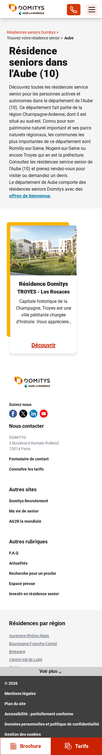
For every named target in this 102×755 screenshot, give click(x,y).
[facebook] (13, 414)
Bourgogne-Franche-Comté (33, 643)
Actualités (18, 563)
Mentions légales (20, 693)
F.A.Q (13, 553)
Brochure (30, 746)
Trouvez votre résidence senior (35, 38)
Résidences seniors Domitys (32, 32)
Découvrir (43, 345)
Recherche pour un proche (32, 573)
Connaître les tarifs (26, 469)
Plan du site (15, 703)
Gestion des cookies (23, 734)
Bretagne (17, 651)
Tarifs (81, 746)
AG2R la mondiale (25, 521)
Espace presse (22, 583)
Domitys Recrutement (28, 501)
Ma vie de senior (24, 511)
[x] (23, 414)
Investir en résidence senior (34, 594)
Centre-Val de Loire (25, 659)
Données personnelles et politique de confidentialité (52, 724)
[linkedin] (33, 414)
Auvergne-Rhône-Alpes (29, 635)
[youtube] (44, 414)
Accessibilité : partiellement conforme (39, 714)
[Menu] (91, 9)
